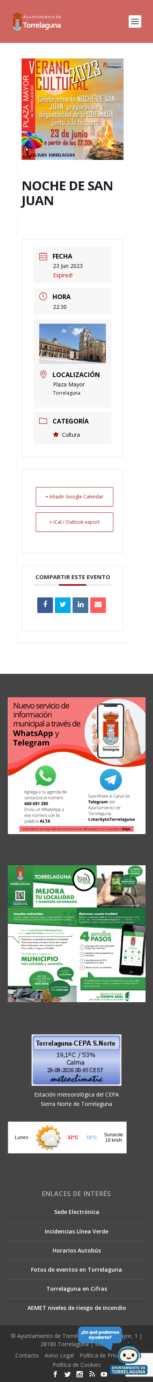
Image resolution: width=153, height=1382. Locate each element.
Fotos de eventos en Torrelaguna (76, 1269)
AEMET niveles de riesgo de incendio (76, 1307)
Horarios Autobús (77, 1250)
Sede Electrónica (76, 1211)
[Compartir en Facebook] (45, 605)
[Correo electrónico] (98, 605)
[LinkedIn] (80, 605)
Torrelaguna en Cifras (76, 1288)
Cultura (71, 434)
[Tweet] (63, 605)
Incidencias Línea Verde (76, 1231)
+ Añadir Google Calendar (75, 496)
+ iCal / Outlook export (74, 522)
